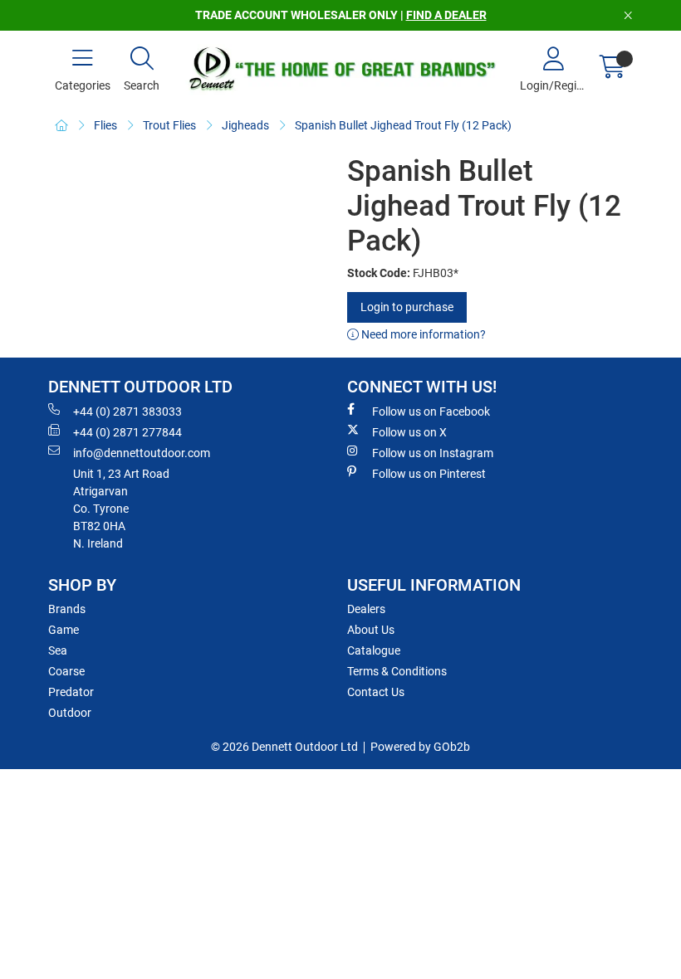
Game (63, 629)
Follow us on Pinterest (429, 473)
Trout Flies (169, 125)
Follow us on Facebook (431, 411)
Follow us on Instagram (432, 453)
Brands (67, 609)
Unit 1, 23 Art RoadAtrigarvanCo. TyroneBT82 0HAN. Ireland (121, 508)
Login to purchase (406, 307)
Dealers (366, 609)
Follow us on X (409, 432)
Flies (105, 125)
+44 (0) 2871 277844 (127, 432)
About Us (370, 629)
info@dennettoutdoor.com (141, 453)
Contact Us (375, 692)
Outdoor (69, 712)
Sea (57, 650)
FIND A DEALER (446, 15)
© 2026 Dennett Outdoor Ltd (284, 746)
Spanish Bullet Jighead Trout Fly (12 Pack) (403, 125)
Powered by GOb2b (420, 746)
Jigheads (245, 125)
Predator (71, 692)
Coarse (66, 671)
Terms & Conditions (397, 671)
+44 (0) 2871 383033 (127, 411)
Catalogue (373, 650)
